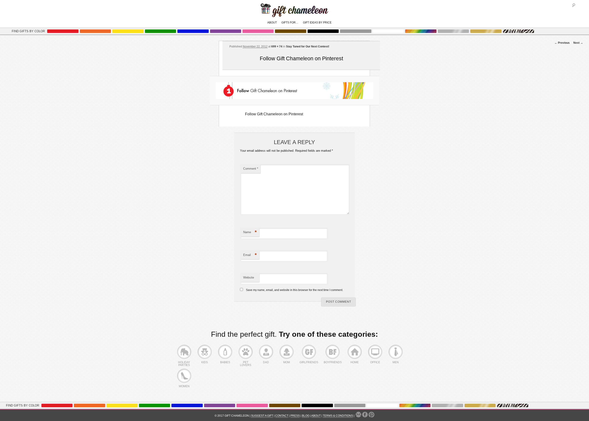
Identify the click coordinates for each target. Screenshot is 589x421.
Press (295, 415)
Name (250, 232)
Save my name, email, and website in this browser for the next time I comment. (294, 290)
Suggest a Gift (262, 415)
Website (248, 277)
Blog (305, 415)
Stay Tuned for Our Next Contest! (307, 46)
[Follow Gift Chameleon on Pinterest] (294, 90)
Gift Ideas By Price (317, 22)
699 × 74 (276, 46)
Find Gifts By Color (28, 31)
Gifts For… (289, 22)
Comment (250, 168)
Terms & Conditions (338, 415)
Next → (578, 42)
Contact (281, 415)
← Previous (562, 42)
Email (250, 255)
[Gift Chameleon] (294, 14)
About (272, 22)
